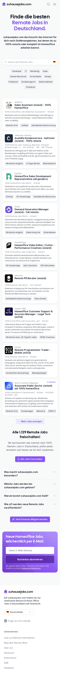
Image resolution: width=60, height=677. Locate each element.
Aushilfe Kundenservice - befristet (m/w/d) (35, 139)
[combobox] (8, 62)
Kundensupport (28, 82)
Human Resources (18, 76)
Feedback (9, 668)
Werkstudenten (45, 82)
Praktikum (30, 87)
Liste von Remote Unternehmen (19, 638)
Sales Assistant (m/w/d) (33, 106)
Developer (16, 71)
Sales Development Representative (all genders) (33, 177)
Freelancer (13, 82)
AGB (6, 663)
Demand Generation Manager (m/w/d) (32, 211)
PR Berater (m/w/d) (30, 278)
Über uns (8, 648)
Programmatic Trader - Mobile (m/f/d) (33, 351)
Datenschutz (10, 658)
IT (26, 71)
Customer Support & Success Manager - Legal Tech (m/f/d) (34, 314)
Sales (45, 71)
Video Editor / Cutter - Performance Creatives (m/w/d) (34, 246)
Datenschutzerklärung (30, 568)
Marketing (34, 71)
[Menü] (55, 4)
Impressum (9, 653)
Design (48, 76)
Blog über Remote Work (15, 643)
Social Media (35, 76)
